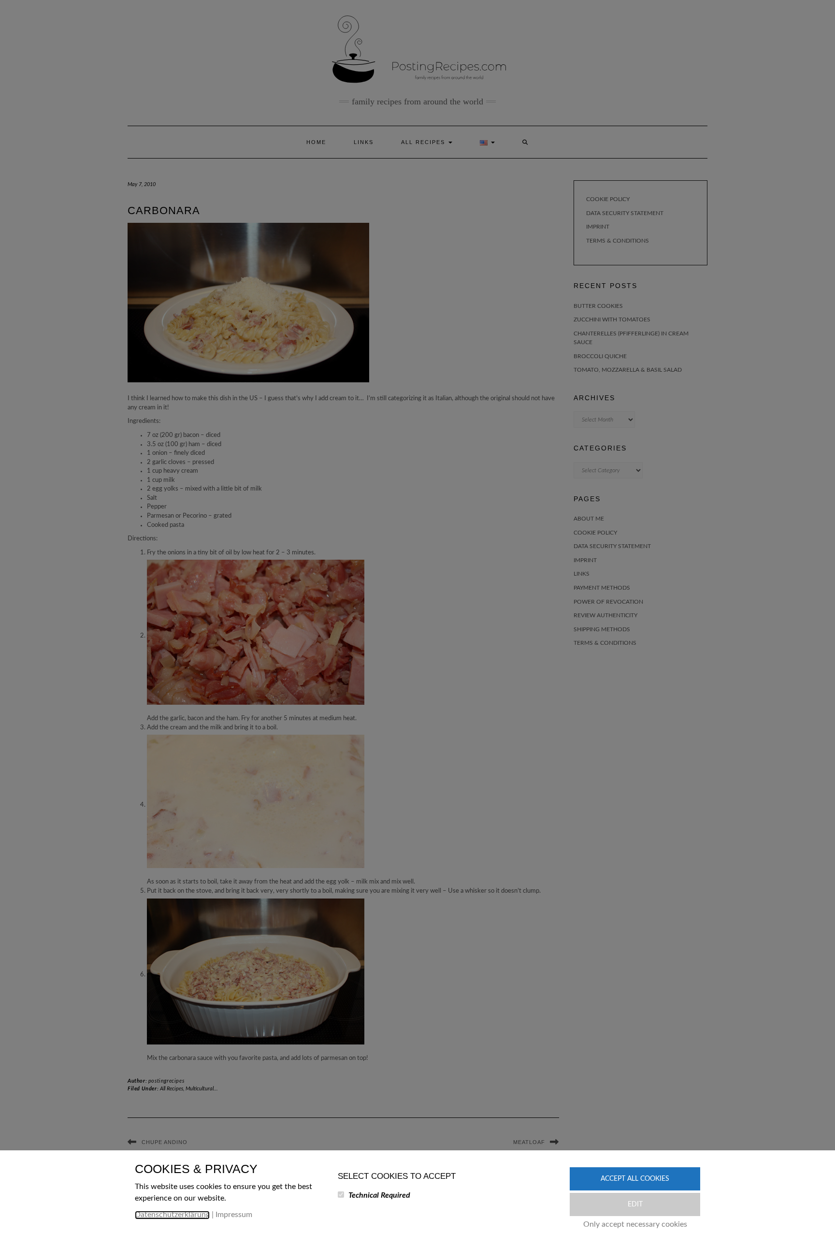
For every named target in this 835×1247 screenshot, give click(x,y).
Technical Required (379, 1195)
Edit (635, 1204)
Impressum (234, 1214)
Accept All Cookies (635, 1178)
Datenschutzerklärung (172, 1214)
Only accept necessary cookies (635, 1224)
